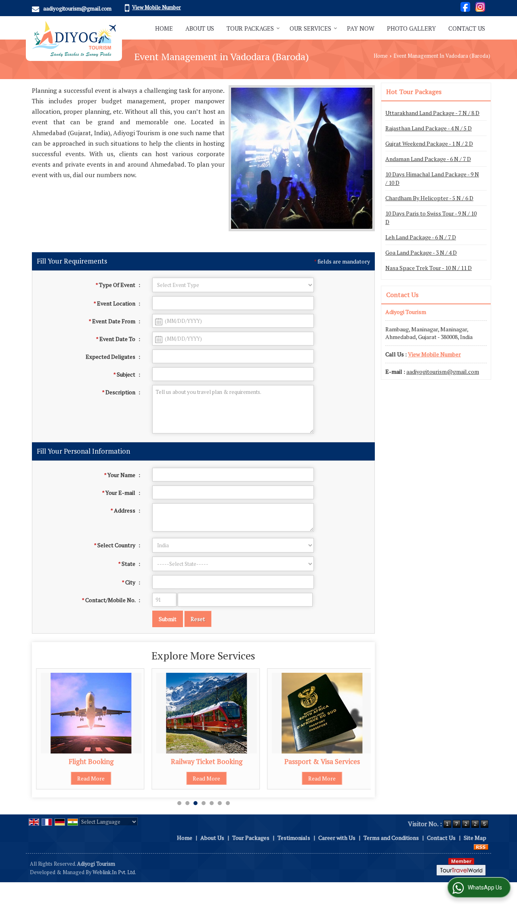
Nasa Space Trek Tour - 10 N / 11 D (428, 268)
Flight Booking (91, 761)
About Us (199, 28)
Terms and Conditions (391, 837)
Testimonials (293, 837)
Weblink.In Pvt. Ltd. (114, 872)
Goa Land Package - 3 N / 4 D (421, 252)
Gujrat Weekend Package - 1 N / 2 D (429, 143)
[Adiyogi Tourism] (74, 38)
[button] (156, 7)
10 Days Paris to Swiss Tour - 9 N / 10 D (431, 217)
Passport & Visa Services (322, 761)
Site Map (475, 837)
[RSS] (481, 846)
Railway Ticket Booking (206, 761)
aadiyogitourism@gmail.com (77, 8)
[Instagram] (480, 6)
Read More (91, 778)
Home (164, 28)
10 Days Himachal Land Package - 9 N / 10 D (432, 178)
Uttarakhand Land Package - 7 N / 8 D (432, 113)
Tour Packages (250, 28)
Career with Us (336, 837)
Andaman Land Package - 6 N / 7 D (428, 159)
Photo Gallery (411, 28)
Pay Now (360, 28)
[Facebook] (465, 6)
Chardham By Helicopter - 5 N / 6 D (429, 198)
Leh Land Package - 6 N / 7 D (420, 237)
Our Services (310, 28)
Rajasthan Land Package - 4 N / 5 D (428, 128)
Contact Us (466, 28)
